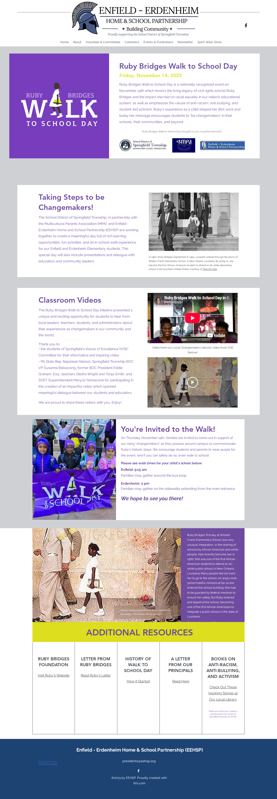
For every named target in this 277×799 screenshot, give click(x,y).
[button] (131, 42)
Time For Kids (210, 269)
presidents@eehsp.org (139, 761)
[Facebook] (246, 25)
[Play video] (192, 382)
